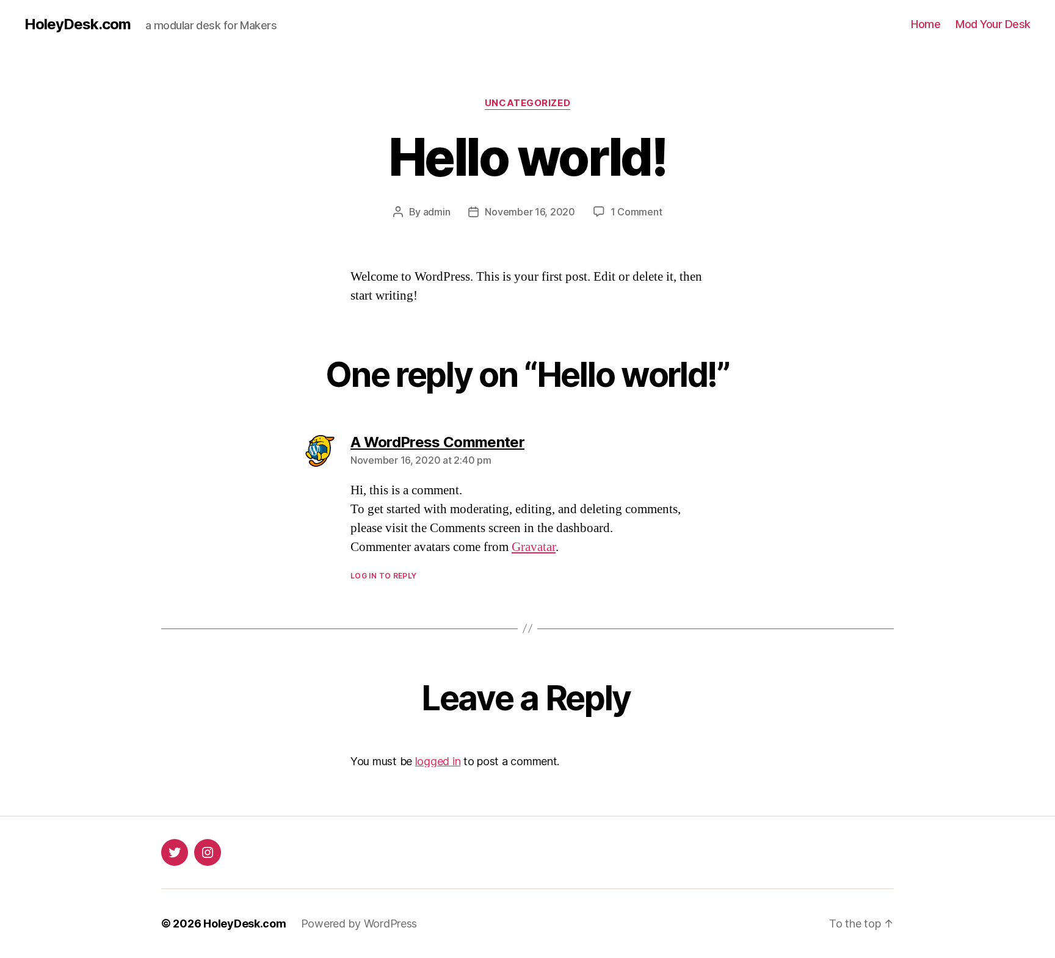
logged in (438, 761)
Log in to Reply (383, 575)
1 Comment (636, 212)
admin (437, 212)
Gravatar (534, 547)
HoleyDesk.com (77, 24)
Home (925, 24)
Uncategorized (527, 103)
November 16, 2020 (530, 212)
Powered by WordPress (359, 923)
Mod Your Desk (993, 24)
